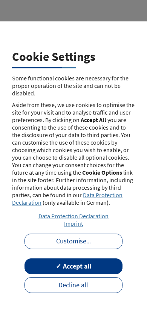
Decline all (73, 285)
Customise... (73, 241)
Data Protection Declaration (73, 216)
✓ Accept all (73, 266)
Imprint (73, 223)
